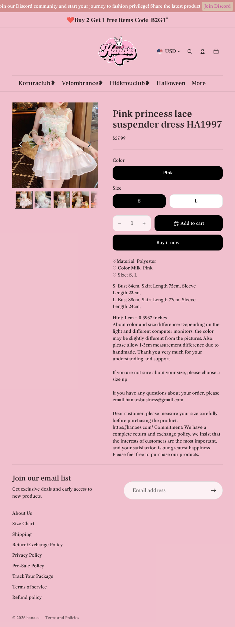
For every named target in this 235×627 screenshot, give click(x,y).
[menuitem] (198, 83)
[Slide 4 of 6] (80, 199)
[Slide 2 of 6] (43, 199)
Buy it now (167, 242)
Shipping (22, 534)
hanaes (32, 617)
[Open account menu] (202, 51)
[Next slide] (91, 145)
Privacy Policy (27, 555)
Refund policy (27, 597)
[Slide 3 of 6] (62, 199)
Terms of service (29, 587)
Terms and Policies (62, 617)
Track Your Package (32, 576)
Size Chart (23, 523)
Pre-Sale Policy (28, 566)
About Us (22, 513)
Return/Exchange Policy (37, 544)
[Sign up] (213, 490)
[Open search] (189, 51)
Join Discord (217, 6)
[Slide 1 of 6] (24, 199)
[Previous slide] (19, 145)
